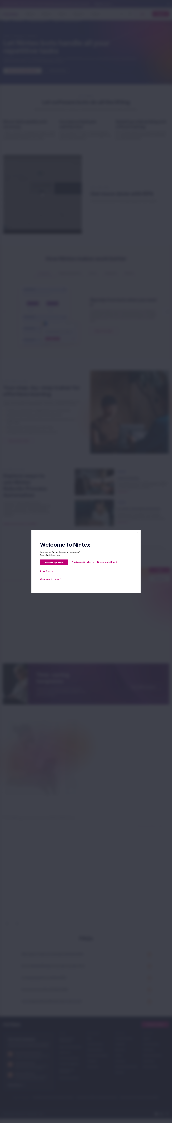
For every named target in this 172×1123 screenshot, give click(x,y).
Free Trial (45, 571)
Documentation (106, 562)
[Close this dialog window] (138, 533)
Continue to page (49, 579)
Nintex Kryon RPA (54, 562)
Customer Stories (82, 562)
